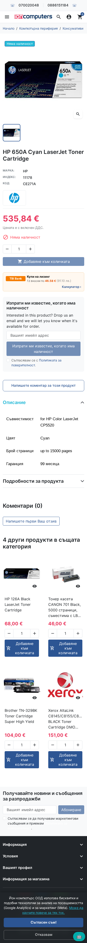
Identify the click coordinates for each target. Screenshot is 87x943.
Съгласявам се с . (36, 362)
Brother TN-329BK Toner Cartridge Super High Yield (21, 716)
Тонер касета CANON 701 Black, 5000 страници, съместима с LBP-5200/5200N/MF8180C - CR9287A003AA (65, 607)
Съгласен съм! (44, 922)
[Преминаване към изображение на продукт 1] (11, 133)
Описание (14, 402)
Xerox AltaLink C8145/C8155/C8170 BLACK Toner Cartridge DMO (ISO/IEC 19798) (65, 719)
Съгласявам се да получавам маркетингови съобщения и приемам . (43, 823)
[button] (59, 17)
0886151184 (58, 5)
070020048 (29, 5)
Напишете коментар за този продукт (43, 385)
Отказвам (43, 934)
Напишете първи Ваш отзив (31, 521)
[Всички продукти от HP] (14, 198)
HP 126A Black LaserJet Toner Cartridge (18, 604)
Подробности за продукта (33, 481)
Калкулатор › (71, 287)
